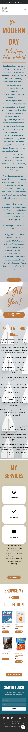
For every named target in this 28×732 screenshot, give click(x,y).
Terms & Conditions (18, 726)
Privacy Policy (8, 726)
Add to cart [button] (5, 631)
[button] (25, 9)
